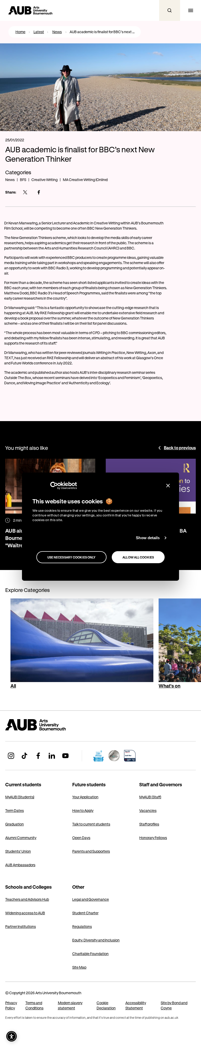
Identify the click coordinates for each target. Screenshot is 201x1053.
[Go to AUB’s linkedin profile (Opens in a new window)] (52, 755)
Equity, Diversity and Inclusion (96, 940)
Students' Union (18, 851)
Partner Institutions (20, 926)
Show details (148, 538)
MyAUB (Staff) (150, 797)
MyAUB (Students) (19, 797)
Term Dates (14, 810)
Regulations (82, 926)
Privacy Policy (11, 1005)
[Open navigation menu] (190, 10)
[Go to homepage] (47, 725)
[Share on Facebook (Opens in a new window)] (38, 192)
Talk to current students (91, 824)
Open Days (81, 837)
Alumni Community (20, 837)
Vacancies (148, 810)
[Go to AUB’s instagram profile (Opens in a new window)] (11, 755)
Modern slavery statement (70, 1005)
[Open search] (169, 10)
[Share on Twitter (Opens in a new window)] (25, 192)
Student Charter (85, 913)
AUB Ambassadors (20, 865)
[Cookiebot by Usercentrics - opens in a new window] (54, 485)
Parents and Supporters (91, 851)
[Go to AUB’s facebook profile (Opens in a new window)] (38, 755)
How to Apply (82, 810)
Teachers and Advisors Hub (27, 899)
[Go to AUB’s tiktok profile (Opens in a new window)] (24, 755)
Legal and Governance (90, 899)
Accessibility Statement (135, 1005)
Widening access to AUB (25, 913)
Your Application (85, 797)
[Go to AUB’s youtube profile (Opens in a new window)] (65, 755)
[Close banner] (168, 485)
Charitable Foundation (90, 953)
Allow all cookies (138, 557)
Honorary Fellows (153, 837)
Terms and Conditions (34, 1005)
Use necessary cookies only (71, 557)
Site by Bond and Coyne (174, 1005)
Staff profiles (149, 824)
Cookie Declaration (106, 1005)
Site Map (79, 967)
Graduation (14, 824)
